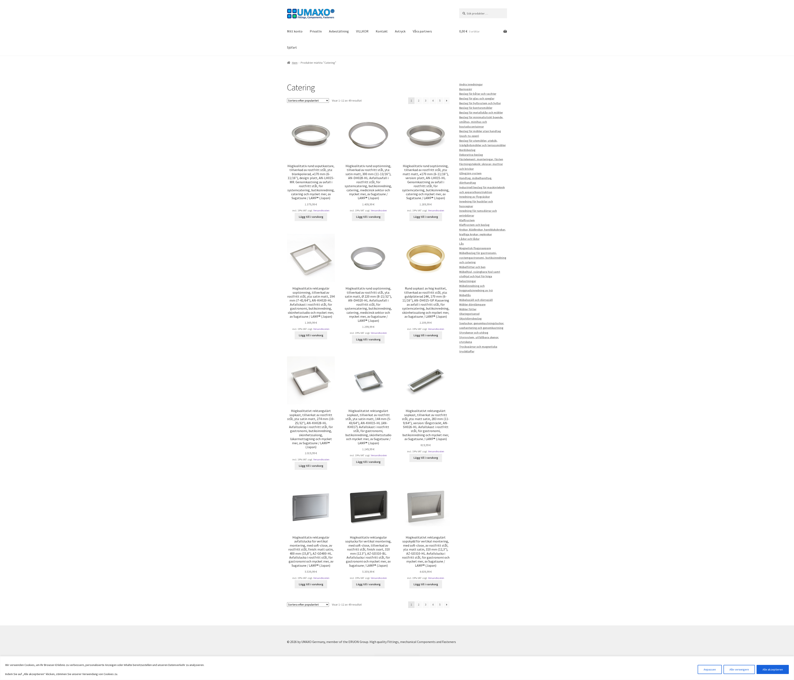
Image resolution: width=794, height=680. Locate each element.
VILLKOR (362, 31)
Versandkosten (321, 210)
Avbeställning (339, 31)
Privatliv (316, 31)
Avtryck (400, 31)
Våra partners (422, 31)
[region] (397, 668)
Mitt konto (295, 31)
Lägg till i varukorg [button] (311, 217)
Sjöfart (292, 47)
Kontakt (382, 31)
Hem (295, 63)
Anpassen (710, 669)
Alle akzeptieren (773, 669)
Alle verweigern (739, 669)
